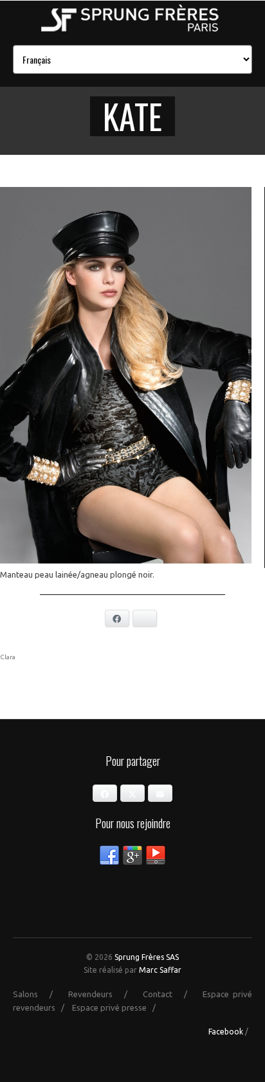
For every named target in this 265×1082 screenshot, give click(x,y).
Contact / (171, 993)
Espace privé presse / (116, 1007)
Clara (7, 657)
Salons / (38, 993)
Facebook (225, 1031)
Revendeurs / (103, 993)
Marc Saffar (160, 970)
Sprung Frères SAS (146, 957)
